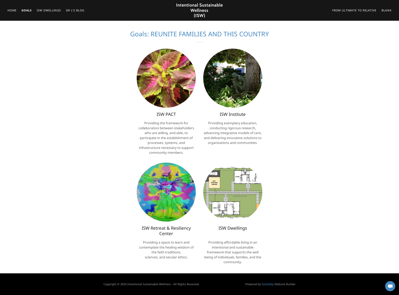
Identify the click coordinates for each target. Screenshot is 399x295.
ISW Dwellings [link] (49, 10)
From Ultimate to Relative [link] (354, 10)
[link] (199, 16)
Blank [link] (387, 10)
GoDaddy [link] (268, 284)
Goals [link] (27, 10)
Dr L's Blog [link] (75, 10)
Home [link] (12, 10)
